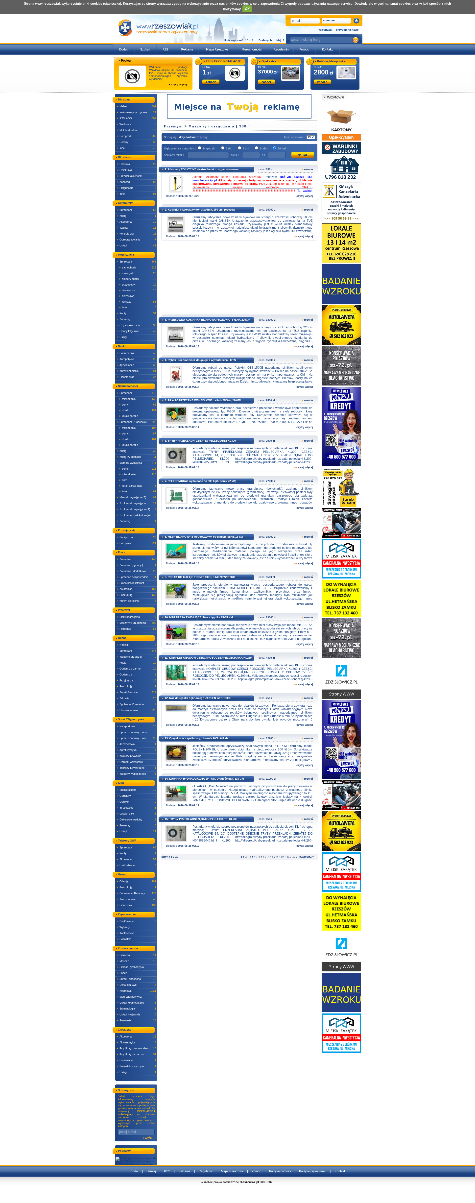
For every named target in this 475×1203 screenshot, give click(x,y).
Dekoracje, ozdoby (136, 819)
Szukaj (151, 1171)
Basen (136, 972)
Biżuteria (136, 955)
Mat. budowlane (136, 130)
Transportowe (136, 899)
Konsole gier (136, 233)
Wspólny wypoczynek (136, 773)
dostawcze (137, 290)
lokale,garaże (137, 415)
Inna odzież (136, 807)
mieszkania (137, 398)
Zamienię (136, 319)
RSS (167, 1171)
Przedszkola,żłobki (136, 175)
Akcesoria (136, 221)
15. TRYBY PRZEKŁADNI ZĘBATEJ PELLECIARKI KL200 (201, 819)
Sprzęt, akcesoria (136, 978)
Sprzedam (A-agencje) (136, 421)
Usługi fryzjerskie (136, 1014)
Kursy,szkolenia (136, 370)
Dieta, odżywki (136, 984)
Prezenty (136, 825)
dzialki (137, 410)
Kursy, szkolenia (136, 600)
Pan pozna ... (136, 543)
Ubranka (136, 164)
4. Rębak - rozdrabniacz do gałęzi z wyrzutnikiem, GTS (200, 360)
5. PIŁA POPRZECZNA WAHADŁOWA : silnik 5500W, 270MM (203, 400)
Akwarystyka (136, 1042)
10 (282, 856)
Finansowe (136, 905)
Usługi (136, 245)
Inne (136, 147)
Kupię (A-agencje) (136, 456)
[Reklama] (187, 45)
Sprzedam (136, 209)
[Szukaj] (145, 45)
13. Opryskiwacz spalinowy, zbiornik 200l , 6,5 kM (196, 738)
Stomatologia (136, 1008)
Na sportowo (136, 726)
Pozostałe (136, 628)
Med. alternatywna (136, 996)
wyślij (148, 1137)
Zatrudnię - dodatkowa (136, 571)
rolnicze (137, 301)
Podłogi (126, 60)
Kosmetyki (136, 990)
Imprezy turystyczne (136, 767)
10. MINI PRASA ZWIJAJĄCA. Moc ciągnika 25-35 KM (199, 617)
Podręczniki (136, 353)
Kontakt (340, 1171)
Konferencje (136, 933)
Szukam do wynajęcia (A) (136, 509)
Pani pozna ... (136, 537)
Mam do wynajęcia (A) (136, 497)
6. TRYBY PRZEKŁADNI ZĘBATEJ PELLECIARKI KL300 (200, 440)
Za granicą (136, 588)
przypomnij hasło (347, 29)
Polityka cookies (280, 1171)
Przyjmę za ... (136, 680)
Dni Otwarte (136, 921)
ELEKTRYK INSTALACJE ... (225, 61)
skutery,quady (137, 278)
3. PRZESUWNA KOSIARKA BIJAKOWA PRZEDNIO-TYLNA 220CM (207, 319)
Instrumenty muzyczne (136, 112)
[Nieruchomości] (252, 45)
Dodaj (134, 1171)
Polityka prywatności (313, 1171)
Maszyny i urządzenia (136, 622)
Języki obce (136, 364)
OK (247, 9)
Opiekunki (136, 169)
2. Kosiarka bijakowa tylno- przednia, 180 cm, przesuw (200, 209)
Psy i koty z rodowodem (136, 1048)
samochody (137, 267)
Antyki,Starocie (136, 692)
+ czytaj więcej (178, 84)
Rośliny (136, 142)
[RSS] (167, 45)
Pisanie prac (136, 376)
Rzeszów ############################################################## (252, 183)
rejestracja (325, 29)
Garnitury (136, 795)
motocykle (137, 273)
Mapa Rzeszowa (232, 1171)
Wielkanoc (136, 124)
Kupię (136, 215)
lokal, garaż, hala (137, 485)
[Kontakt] (327, 45)
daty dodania (188, 137)
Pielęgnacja (136, 187)
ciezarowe (137, 295)
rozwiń (308, 169)
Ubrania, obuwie (136, 710)
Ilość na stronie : (295, 137)
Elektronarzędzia (136, 616)
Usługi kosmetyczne (136, 1002)
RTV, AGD (136, 118)
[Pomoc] (304, 45)
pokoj (137, 468)
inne (137, 307)
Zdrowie (136, 698)
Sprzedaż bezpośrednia (136, 577)
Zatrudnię (136, 559)
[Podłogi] (132, 75)
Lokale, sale (136, 813)
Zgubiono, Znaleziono (136, 704)
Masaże (136, 961)
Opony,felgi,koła (136, 331)
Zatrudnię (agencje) (136, 565)
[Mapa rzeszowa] (217, 45)
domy (137, 404)
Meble (136, 106)
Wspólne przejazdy (136, 656)
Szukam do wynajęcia (136, 503)
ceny (204, 137)
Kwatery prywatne (136, 755)
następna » (306, 856)
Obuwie (136, 801)
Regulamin (206, 1171)
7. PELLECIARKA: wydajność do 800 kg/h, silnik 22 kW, (200, 481)
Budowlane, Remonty (136, 893)
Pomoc (256, 1171)
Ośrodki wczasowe (136, 761)
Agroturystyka (136, 749)
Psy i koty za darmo (136, 1054)
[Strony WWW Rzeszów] (341, 678)
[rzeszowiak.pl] (158, 27)
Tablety (136, 227)
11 (288, 856)
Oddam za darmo (136, 668)
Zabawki (136, 181)
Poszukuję (136, 594)
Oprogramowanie (136, 239)
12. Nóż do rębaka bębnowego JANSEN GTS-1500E (198, 698)
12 (293, 856)
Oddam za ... (136, 674)
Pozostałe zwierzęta (136, 1066)
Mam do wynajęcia (136, 462)
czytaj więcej (304, 195)
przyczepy (137, 284)
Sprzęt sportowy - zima (136, 732)
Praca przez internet (136, 582)
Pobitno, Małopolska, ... (333, 61)
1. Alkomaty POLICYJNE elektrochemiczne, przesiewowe (201, 169)
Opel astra (268, 61)
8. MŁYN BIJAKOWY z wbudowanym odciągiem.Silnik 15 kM (204, 536)
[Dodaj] (123, 45)
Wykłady (136, 927)
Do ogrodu (136, 136)
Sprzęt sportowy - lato (136, 738)
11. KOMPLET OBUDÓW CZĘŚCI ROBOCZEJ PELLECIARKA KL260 (208, 657)
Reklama (184, 1171)
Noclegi (136, 644)
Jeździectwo (136, 744)
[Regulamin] (281, 45)
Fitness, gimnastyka (136, 966)
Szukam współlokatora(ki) (136, 515)
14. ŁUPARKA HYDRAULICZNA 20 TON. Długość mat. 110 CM (204, 778)
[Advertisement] (238, 279)
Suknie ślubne (136, 789)
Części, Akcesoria (136, 325)
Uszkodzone (136, 865)
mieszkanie (137, 474)
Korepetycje (136, 359)
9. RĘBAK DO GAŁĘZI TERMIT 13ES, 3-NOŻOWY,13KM (200, 577)
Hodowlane (136, 1060)
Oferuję (136, 881)
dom (137, 480)
